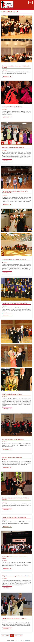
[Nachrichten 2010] (16, 26)
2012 (21, 635)
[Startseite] (7, 4)
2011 (16, 635)
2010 (12, 635)
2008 (3, 635)
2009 (7, 635)
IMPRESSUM (27, 640)
